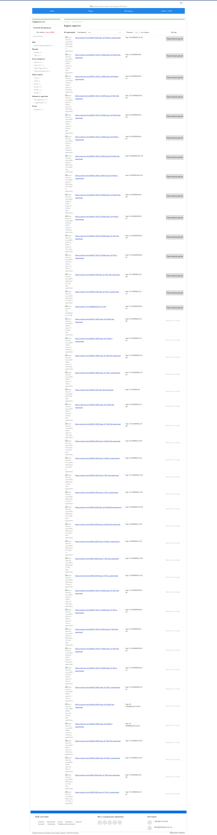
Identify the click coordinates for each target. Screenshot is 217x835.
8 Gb (37, 84)
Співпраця (51, 824)
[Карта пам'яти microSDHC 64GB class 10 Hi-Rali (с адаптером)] (69, 730)
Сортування (81, 32)
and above (43, 45)
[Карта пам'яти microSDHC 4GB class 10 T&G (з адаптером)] (69, 297)
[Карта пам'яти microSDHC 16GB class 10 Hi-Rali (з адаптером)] (69, 345)
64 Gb (37, 93)
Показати (129, 32)
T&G (37, 55)
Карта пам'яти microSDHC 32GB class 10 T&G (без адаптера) (98, 424)
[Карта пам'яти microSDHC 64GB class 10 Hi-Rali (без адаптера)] (69, 712)
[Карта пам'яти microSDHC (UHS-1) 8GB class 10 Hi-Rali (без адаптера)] (69, 164)
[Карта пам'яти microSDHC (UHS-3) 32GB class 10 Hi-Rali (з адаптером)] (69, 224)
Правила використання (66, 824)
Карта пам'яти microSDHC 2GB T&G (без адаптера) (94, 390)
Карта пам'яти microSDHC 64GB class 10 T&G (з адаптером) (97, 758)
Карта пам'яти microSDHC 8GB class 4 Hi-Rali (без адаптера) (97, 524)
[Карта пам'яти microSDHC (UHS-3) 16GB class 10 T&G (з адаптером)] (69, 676)
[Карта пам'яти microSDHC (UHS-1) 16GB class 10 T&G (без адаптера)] (69, 103)
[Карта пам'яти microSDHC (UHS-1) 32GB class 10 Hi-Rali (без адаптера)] (69, 124)
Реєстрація (51, 822)
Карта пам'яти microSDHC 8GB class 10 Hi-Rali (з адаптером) (98, 38)
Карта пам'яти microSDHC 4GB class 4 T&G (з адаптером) (96, 492)
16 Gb (38, 87)
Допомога (69, 822)
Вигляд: (174, 32)
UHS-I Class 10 (41, 68)
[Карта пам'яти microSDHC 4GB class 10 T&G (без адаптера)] (69, 281)
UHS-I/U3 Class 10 (42, 71)
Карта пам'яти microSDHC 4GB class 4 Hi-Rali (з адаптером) (97, 458)
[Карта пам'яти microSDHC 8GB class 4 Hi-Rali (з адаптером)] (69, 548)
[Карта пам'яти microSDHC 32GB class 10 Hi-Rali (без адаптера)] (69, 412)
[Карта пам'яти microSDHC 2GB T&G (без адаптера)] (69, 395)
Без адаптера (41, 100)
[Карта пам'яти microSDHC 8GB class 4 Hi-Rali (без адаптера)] (69, 531)
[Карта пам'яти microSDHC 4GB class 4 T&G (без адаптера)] (69, 482)
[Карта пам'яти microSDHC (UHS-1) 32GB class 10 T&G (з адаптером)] (69, 617)
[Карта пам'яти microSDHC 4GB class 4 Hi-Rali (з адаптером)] (69, 465)
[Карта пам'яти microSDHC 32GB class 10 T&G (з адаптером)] (69, 694)
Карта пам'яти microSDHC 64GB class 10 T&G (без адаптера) (98, 741)
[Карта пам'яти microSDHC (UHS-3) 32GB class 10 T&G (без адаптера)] (69, 243)
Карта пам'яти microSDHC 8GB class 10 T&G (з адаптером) (97, 792)
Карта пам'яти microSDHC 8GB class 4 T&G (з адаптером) (96, 576)
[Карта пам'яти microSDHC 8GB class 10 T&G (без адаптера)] (69, 782)
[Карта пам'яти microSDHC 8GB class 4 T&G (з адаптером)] (69, 581)
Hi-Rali (38, 52)
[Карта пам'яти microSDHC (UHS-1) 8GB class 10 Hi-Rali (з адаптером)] (69, 183)
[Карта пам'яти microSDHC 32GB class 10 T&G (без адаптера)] (69, 430)
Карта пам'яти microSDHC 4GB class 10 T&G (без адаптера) (97, 275)
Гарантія (78, 822)
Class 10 (39, 65)
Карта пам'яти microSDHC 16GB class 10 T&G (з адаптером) (97, 373)
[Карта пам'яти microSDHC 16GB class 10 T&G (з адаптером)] (69, 379)
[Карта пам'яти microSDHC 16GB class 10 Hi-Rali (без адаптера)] (69, 327)
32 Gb (38, 90)
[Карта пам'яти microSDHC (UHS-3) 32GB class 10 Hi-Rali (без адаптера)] (69, 203)
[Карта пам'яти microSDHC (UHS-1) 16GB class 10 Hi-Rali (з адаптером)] (69, 84)
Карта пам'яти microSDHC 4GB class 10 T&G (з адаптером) (97, 292)
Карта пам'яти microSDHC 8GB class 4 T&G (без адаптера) (97, 559)
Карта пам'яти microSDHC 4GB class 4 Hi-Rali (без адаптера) (97, 441)
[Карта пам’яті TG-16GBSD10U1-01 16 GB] (69, 310)
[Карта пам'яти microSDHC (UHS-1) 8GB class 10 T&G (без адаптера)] (69, 637)
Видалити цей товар (34, 32)
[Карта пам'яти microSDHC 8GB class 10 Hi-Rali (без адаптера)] (69, 514)
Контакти (41, 824)
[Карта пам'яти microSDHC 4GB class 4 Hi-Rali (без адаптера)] (69, 448)
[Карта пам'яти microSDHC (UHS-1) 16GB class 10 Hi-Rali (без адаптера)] (69, 63)
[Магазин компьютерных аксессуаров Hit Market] (108, 6)
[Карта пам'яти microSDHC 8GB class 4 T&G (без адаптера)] (69, 565)
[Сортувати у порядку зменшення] (123, 32)
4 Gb (37, 81)
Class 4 (38, 62)
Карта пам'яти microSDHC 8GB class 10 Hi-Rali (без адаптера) (98, 507)
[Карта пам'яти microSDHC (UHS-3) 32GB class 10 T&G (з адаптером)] (69, 263)
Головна (41, 822)
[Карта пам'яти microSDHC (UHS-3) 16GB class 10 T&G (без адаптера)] (69, 656)
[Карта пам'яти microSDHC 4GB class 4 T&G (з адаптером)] (69, 498)
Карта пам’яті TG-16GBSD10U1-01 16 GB (90, 307)
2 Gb (37, 78)
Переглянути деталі (174, 39)
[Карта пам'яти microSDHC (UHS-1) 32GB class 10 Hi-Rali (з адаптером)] (69, 144)
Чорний (38, 109)
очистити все (38, 36)
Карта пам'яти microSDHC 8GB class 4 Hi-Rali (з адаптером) (97, 541)
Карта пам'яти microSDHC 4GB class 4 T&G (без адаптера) (97, 475)
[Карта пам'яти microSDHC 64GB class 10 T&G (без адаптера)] (69, 747)
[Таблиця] (183, 32)
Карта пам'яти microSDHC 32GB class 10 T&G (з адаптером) (97, 687)
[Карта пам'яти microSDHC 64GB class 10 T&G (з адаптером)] (69, 764)
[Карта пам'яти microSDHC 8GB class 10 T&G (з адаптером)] (69, 797)
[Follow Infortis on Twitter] (100, 822)
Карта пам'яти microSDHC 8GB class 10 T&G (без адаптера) (97, 775)
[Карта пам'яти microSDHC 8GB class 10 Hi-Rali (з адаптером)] (69, 44)
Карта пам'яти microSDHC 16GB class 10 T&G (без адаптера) (98, 356)
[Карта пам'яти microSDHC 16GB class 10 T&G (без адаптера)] (69, 362)
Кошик (60, 822)
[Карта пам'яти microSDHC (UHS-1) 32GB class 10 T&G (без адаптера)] (69, 598)
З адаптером (40, 103)
